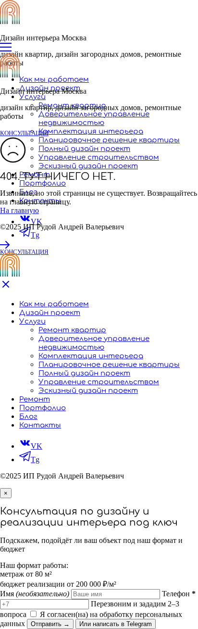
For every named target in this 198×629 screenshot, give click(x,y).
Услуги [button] (32, 97)
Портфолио (42, 183)
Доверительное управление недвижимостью (93, 118)
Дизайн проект (49, 313)
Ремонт (34, 399)
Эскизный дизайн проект (88, 166)
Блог (28, 417)
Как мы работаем (54, 79)
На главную (19, 210)
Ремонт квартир (72, 330)
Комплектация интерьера (90, 131)
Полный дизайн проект (84, 149)
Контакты (40, 425)
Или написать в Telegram (115, 624)
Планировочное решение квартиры (109, 140)
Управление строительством (98, 157)
